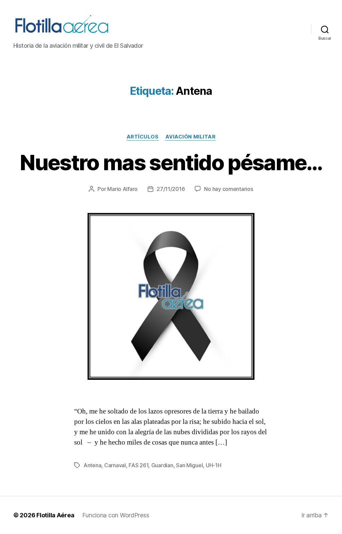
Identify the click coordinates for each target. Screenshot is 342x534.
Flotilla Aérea (55, 515)
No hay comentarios (228, 189)
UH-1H (213, 465)
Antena (92, 465)
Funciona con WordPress (115, 515)
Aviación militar (190, 137)
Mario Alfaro (122, 189)
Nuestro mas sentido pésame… (171, 162)
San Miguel (189, 465)
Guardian (162, 465)
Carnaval (115, 465)
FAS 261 (138, 465)
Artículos (143, 137)
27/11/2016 (171, 189)
